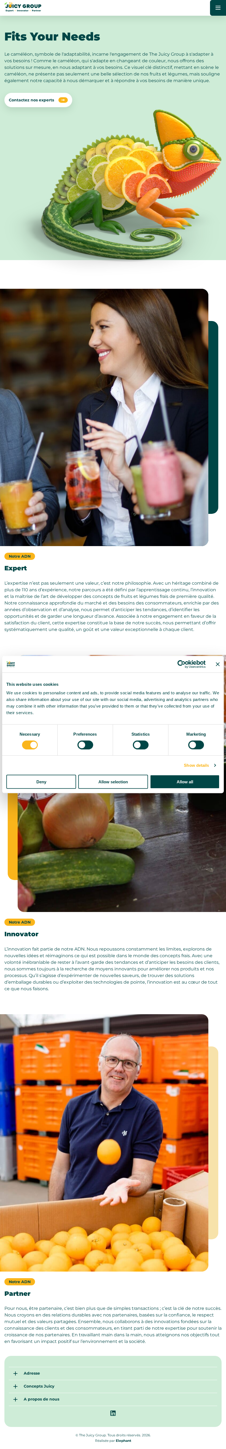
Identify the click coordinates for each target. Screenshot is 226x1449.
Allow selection (113, 781)
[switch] (85, 744)
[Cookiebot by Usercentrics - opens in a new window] (181, 664)
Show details (196, 765)
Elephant (123, 1441)
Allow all (185, 781)
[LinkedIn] (113, 1413)
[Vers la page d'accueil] (22, 10)
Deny (41, 781)
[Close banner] (218, 664)
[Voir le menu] (218, 8)
